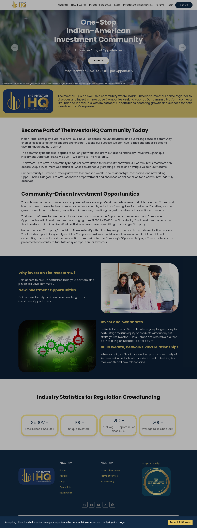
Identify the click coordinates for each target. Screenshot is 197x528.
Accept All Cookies (180, 522)
